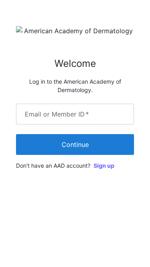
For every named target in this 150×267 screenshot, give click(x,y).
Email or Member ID (57, 114)
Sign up (104, 165)
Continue (75, 145)
